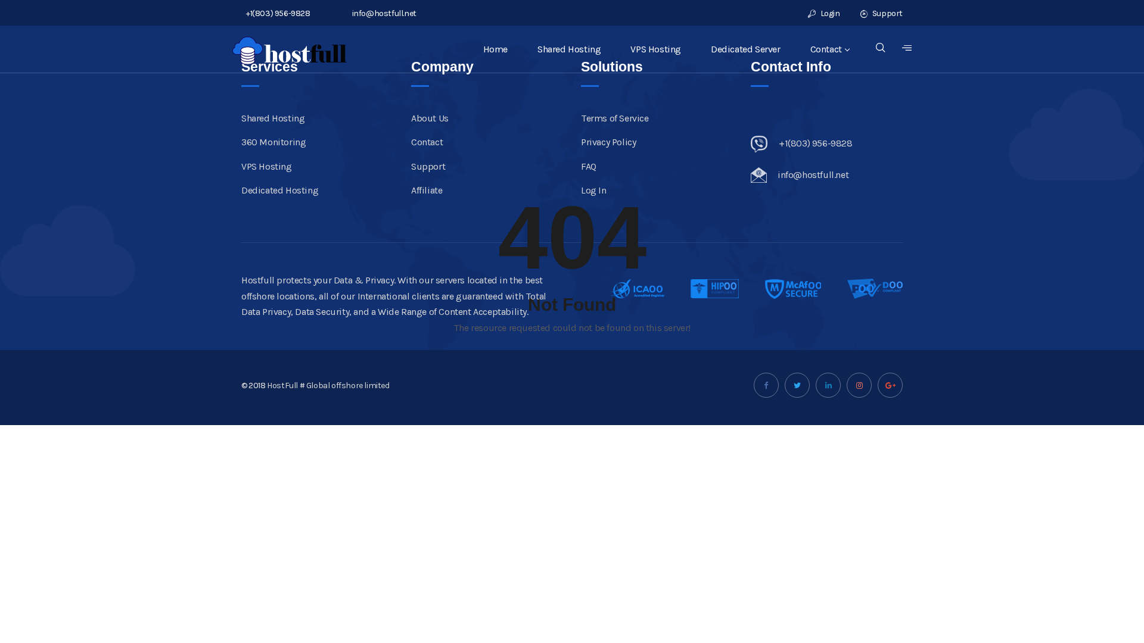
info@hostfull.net (384, 13)
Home (495, 49)
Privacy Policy (608, 142)
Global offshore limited (348, 385)
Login (829, 13)
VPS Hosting (655, 49)
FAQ (588, 166)
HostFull (282, 385)
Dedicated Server (746, 49)
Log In (594, 190)
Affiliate (426, 190)
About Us (430, 118)
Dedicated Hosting (279, 190)
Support (887, 13)
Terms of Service (615, 118)
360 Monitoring (273, 142)
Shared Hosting (569, 49)
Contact (826, 49)
